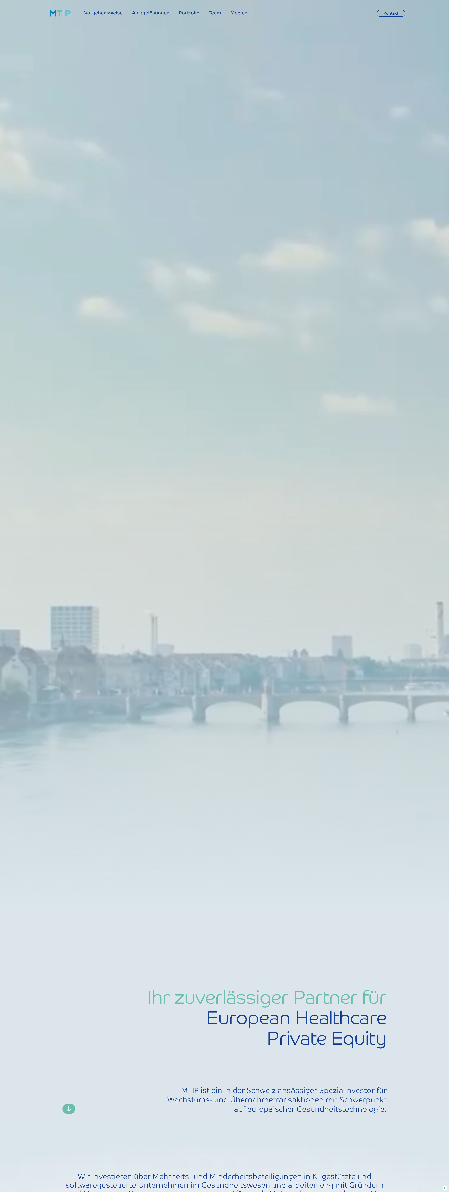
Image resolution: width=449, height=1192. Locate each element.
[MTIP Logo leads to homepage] (60, 13)
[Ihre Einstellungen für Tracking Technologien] (445, 1188)
